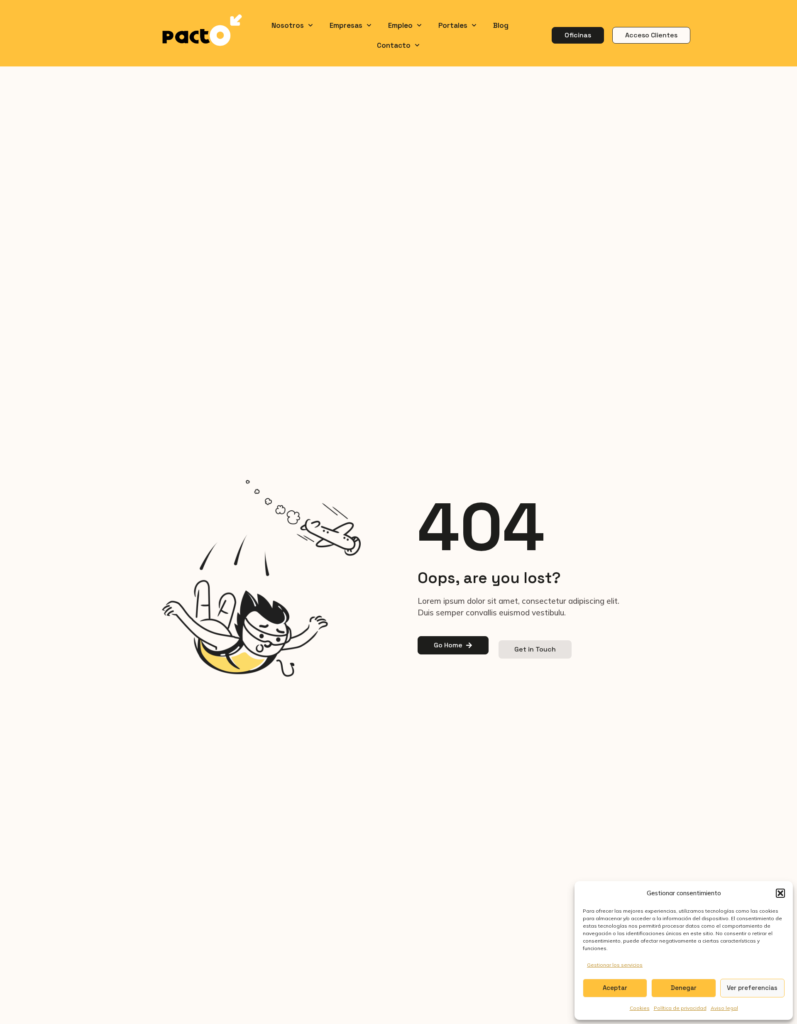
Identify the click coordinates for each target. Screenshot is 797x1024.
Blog (501, 25)
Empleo (400, 25)
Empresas (346, 25)
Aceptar (615, 988)
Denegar (684, 988)
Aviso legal (724, 1008)
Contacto (394, 45)
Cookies (640, 1008)
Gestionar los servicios (615, 965)
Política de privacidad (680, 1008)
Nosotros (287, 25)
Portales (452, 25)
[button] (780, 893)
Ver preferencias (752, 988)
